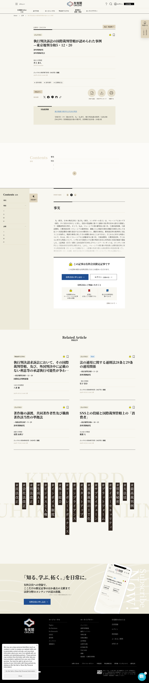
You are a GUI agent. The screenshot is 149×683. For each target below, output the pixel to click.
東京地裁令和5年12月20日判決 (66, 111)
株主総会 (60, 493)
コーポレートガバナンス (67, 508)
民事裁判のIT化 (89, 502)
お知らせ (115, 644)
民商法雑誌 (84, 638)
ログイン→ (103, 277)
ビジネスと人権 (46, 500)
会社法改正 (24, 495)
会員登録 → (129, 4)
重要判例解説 (84, 628)
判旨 (52, 161)
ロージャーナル (50, 11)
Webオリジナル (64, 11)
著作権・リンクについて (121, 663)
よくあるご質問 (117, 639)
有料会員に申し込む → (75, 277)
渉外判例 (38, 82)
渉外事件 (47, 82)
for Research (53, 631)
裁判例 (51, 638)
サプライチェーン (96, 502)
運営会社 (132, 663)
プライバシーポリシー (88, 663)
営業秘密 (118, 493)
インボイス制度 (53, 500)
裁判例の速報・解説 (77, 11)
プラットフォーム (103, 502)
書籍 (81, 653)
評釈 (4, 226)
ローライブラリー (92, 12)
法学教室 (83, 641)
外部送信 (99, 663)
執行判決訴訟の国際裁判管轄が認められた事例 (40, 15)
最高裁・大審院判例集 (87, 656)
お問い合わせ (75, 663)
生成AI (38, 493)
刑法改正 (31, 493)
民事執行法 (58, 82)
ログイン (115, 629)
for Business (53, 628)
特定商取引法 (108, 663)
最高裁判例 (132, 495)
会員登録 (115, 624)
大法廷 (125, 491)
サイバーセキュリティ (110, 506)
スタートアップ (82, 500)
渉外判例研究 (38, 50)
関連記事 (37, 92)
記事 (22, 15)
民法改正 (17, 493)
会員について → (112, 303)
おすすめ (36, 12)
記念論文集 (84, 647)
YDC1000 (83, 650)
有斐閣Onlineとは (22, 11)
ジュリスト (52, 641)
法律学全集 (84, 644)
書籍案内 (52, 644)
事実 (52, 157)
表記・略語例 (109, 26)
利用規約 (115, 634)
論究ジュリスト (85, 631)
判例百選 (83, 634)
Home (15, 15)
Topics (51, 625)
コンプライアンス (74, 502)
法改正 (51, 634)
